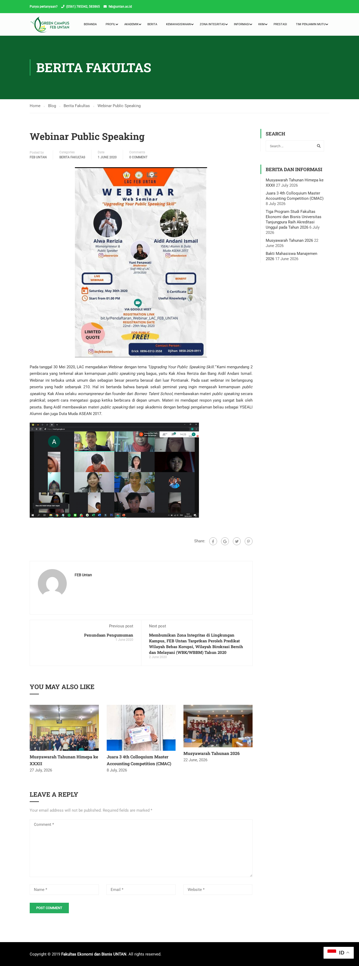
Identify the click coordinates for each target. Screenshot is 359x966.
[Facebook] (213, 541)
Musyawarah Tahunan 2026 (211, 753)
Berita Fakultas (72, 157)
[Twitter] (237, 541)
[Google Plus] (225, 541)
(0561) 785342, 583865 (83, 6)
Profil (110, 24)
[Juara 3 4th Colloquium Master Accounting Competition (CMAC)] (141, 727)
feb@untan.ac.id (120, 6)
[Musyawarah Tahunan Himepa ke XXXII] (64, 727)
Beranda (90, 24)
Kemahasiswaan (178, 24)
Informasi (241, 24)
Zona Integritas (212, 24)
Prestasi (280, 24)
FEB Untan (38, 157)
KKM (261, 24)
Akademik (131, 24)
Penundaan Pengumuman (108, 635)
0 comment (138, 157)
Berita (152, 24)
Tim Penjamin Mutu (310, 24)
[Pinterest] (249, 541)
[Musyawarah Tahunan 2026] (218, 725)
